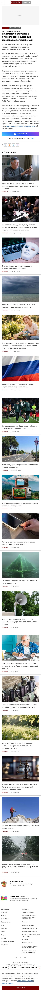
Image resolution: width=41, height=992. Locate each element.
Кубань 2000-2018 (28, 925)
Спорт (3, 925)
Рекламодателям (27, 943)
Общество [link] (5, 233)
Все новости (5, 909)
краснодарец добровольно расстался (20, 126)
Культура (4, 928)
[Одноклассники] (9, 145)
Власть (3, 915)
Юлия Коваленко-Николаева (11, 31)
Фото (3, 931)
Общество (5, 28)
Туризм (3, 938)
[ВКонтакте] (5, 145)
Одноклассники (20, 957)
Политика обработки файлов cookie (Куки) (29, 951)
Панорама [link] (5, 191)
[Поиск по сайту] (38, 2)
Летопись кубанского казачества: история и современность (29, 917)
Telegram (25, 957)
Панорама (25, 909)
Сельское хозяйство (7, 941)
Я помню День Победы (29, 931)
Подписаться (22, 134)
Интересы (4, 944)
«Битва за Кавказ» (28, 912)
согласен (21, 988)
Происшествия (6, 922)
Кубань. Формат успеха (29, 928)
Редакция (25, 939)
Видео (3, 935)
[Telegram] (13, 145)
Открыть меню (2, 2)
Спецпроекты (26, 922)
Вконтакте (16, 957)
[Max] (17, 145)
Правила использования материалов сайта (30, 946)
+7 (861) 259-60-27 (10, 967)
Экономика (5, 919)
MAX (32, 138)
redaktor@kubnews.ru (29, 967)
